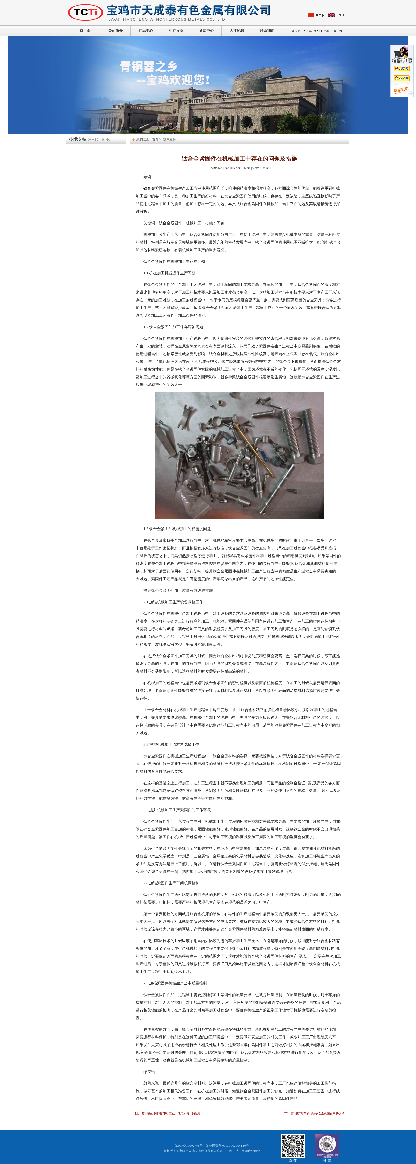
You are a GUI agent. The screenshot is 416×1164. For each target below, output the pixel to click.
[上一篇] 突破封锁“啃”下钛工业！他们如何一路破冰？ (169, 1113)
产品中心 (146, 30)
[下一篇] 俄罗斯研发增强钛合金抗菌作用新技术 (314, 1113)
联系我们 (267, 30)
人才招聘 (237, 30)
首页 (155, 139)
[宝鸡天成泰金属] (169, 12)
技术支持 (169, 139)
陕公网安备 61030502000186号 (227, 1145)
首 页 (85, 30)
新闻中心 (206, 30)
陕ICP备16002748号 (189, 1145)
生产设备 (176, 30)
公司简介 (115, 30)
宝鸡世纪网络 (251, 1151)
